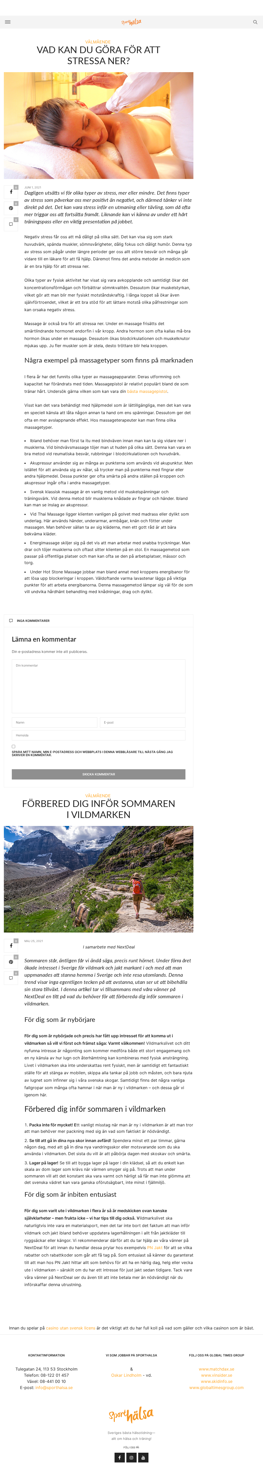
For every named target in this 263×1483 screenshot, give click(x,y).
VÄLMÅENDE (98, 41)
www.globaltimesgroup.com (216, 1387)
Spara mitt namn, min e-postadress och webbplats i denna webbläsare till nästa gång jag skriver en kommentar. (92, 753)
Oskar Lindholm (126, 1375)
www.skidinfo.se (216, 1381)
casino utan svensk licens (70, 1327)
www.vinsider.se (216, 1375)
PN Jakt (155, 1247)
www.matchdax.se (216, 1369)
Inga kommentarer (33, 621)
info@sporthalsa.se (54, 1387)
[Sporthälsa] (131, 22)
